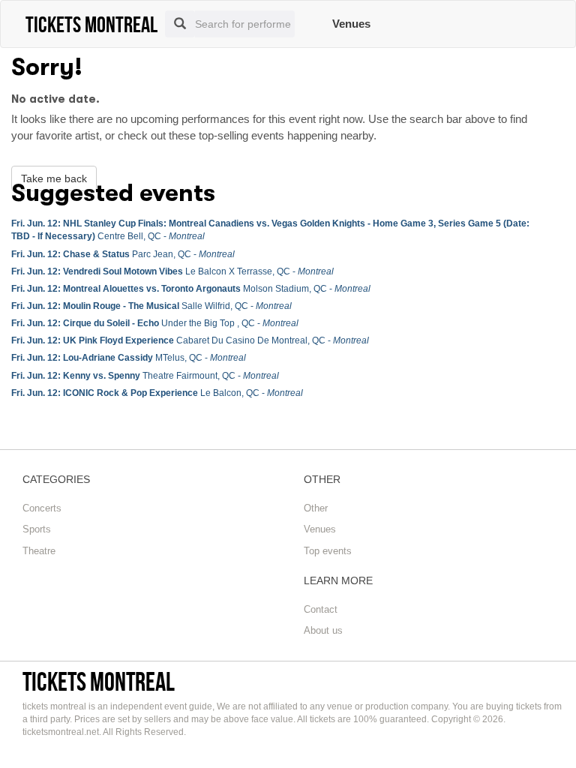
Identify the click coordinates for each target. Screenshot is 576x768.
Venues (351, 23)
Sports (36, 529)
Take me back (54, 178)
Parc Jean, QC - (123, 254)
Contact (321, 609)
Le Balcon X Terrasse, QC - (172, 271)
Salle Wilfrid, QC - (151, 306)
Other (316, 508)
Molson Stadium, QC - (190, 289)
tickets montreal (98, 681)
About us (323, 630)
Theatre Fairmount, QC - (145, 375)
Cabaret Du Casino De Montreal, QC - (190, 340)
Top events (328, 550)
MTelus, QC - (128, 357)
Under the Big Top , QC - (154, 323)
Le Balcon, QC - (157, 393)
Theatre (39, 550)
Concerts (42, 508)
